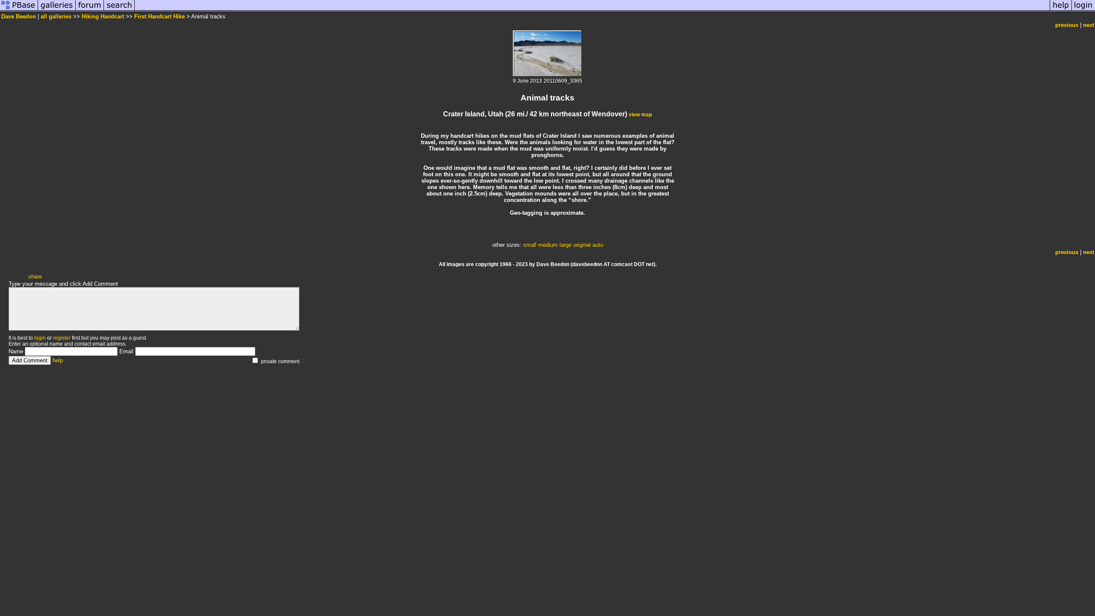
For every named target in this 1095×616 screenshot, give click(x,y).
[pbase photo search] (119, 10)
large (565, 245)
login (40, 338)
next (1088, 25)
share (35, 276)
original (582, 245)
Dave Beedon (18, 16)
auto (597, 245)
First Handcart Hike (159, 16)
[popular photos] (592, 10)
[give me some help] (1061, 10)
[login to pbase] (1083, 10)
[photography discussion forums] (90, 10)
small (529, 245)
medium (548, 245)
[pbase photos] (19, 10)
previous (1066, 25)
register (62, 338)
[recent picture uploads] (57, 10)
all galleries (56, 16)
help (58, 360)
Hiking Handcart (103, 16)
